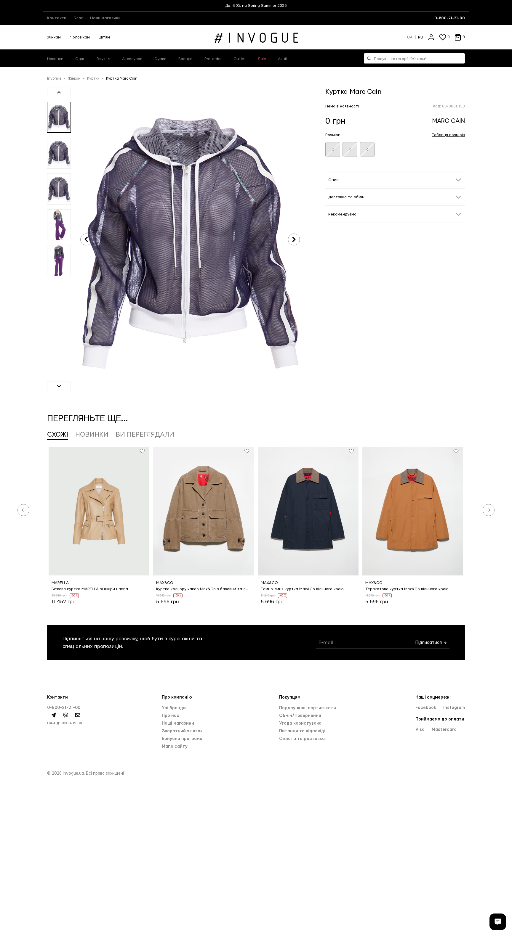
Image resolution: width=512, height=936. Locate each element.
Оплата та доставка (302, 739)
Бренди (185, 59)
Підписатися (429, 642)
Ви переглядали (145, 434)
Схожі (57, 434)
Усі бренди (174, 708)
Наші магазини (105, 18)
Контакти (56, 18)
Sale (262, 59)
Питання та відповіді (302, 731)
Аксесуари (132, 59)
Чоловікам (80, 37)
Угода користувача (300, 723)
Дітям (104, 37)
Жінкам (54, 37)
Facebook (426, 708)
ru (420, 37)
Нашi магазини (178, 723)
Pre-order (213, 59)
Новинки (55, 59)
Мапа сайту (175, 746)
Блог (78, 18)
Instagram (454, 708)
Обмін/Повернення (300, 716)
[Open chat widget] (497, 922)
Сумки (160, 59)
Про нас (170, 716)
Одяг (80, 59)
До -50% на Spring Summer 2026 (256, 6)
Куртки (93, 78)
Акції (282, 59)
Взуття (103, 59)
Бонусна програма (182, 739)
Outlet (239, 59)
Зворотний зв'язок (182, 731)
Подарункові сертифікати (307, 708)
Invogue (54, 78)
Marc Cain (448, 121)
